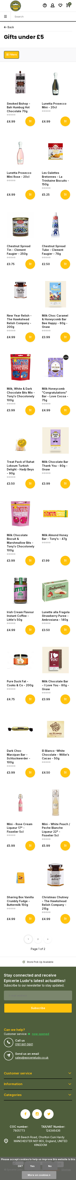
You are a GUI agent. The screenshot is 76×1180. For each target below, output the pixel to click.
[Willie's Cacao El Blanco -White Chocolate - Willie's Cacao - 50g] (55, 729)
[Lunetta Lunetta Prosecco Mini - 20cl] (55, 82)
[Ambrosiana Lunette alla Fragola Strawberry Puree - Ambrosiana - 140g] (55, 590)
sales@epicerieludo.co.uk (32, 1057)
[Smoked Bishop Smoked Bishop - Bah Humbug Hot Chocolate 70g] (20, 82)
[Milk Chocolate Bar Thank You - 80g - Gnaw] (55, 440)
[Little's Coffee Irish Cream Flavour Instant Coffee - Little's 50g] (20, 590)
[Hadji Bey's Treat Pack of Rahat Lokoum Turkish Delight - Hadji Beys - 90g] (20, 440)
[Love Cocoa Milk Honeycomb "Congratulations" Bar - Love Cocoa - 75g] (55, 367)
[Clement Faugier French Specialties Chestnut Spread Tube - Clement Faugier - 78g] (55, 224)
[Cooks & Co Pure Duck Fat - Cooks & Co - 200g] (20, 660)
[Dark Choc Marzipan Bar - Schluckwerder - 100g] (20, 729)
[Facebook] (25, 1114)
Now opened (40, 1034)
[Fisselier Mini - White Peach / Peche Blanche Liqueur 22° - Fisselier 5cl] (55, 802)
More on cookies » (39, 1175)
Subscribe (38, 1008)
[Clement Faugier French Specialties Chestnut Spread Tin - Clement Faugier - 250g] (20, 224)
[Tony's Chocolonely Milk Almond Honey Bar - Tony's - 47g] (55, 513)
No (50, 1166)
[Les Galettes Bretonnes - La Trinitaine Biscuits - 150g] (55, 151)
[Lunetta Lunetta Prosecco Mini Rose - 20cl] (20, 151)
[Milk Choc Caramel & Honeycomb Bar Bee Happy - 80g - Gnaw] (55, 294)
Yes (32, 1166)
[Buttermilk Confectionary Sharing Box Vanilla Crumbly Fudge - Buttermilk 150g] (20, 875)
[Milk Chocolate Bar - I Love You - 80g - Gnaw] (55, 660)
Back (11, 27)
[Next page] (48, 939)
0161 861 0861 (24, 1044)
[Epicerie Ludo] (15, 6)
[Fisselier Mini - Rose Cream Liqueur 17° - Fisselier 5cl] (20, 802)
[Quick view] (30, 121)
